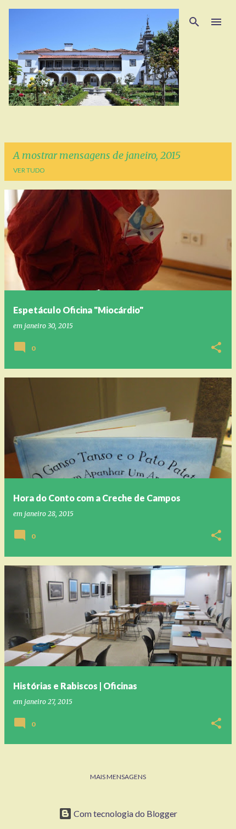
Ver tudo (29, 170)
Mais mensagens (118, 777)
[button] (216, 348)
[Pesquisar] (194, 22)
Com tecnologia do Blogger (124, 813)
